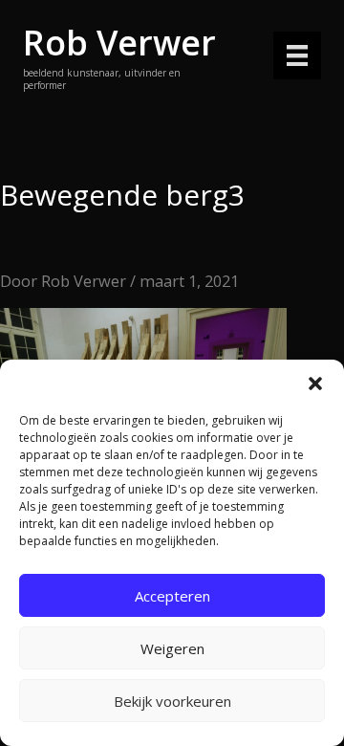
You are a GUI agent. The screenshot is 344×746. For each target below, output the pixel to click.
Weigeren (172, 648)
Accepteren (172, 595)
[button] (315, 383)
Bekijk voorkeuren (172, 701)
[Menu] (297, 55)
